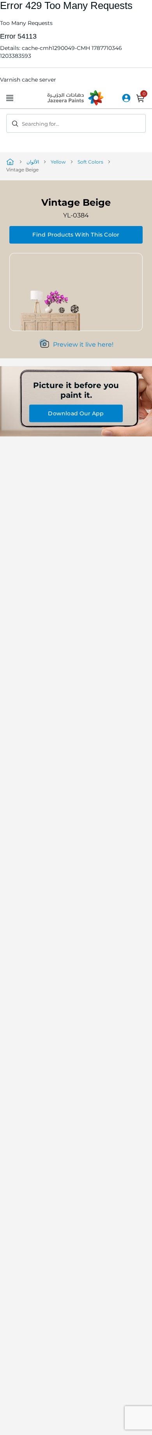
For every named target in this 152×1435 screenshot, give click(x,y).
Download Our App (76, 413)
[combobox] (76, 123)
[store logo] (76, 98)
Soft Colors (90, 162)
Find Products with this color (75, 234)
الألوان (33, 162)
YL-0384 (76, 215)
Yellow (58, 162)
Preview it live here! (83, 344)
